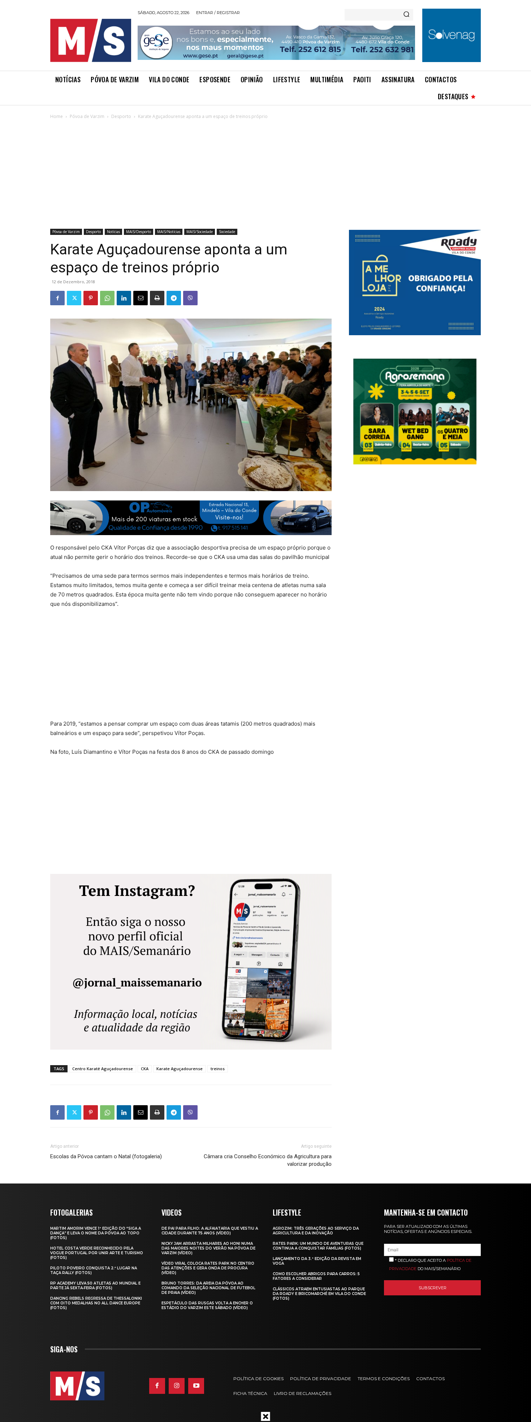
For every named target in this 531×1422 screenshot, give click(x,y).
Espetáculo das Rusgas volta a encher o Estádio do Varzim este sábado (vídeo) (207, 1305)
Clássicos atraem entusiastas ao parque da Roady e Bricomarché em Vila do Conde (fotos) (319, 1294)
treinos (218, 1068)
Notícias (113, 231)
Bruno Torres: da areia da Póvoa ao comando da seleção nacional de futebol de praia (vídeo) (208, 1288)
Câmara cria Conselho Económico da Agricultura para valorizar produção (267, 1160)
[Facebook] (57, 298)
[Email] (140, 298)
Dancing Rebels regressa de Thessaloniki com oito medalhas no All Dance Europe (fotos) (96, 1303)
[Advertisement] (265, 174)
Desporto (121, 116)
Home (56, 116)
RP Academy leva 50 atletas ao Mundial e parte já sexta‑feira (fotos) (95, 1285)
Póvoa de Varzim (87, 116)
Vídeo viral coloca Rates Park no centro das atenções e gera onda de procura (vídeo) (207, 1268)
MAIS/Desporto (138, 231)
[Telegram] (174, 298)
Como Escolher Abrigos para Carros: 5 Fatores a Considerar (316, 1276)
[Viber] (190, 298)
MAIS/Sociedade (199, 231)
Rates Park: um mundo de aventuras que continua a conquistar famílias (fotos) (318, 1246)
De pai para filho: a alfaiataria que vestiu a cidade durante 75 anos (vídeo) (209, 1230)
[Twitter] (74, 298)
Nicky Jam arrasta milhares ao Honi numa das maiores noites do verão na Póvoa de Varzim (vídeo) (208, 1248)
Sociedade (227, 231)
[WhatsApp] (107, 298)
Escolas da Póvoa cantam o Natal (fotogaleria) (106, 1156)
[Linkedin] (124, 298)
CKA (144, 1068)
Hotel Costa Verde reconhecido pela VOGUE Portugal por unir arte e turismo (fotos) (96, 1253)
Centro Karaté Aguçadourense (102, 1068)
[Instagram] (177, 1386)
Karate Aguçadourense (179, 1068)
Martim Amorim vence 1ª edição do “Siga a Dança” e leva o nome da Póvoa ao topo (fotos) (95, 1233)
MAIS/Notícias (168, 231)
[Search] (406, 15)
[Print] (157, 298)
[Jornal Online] (90, 40)
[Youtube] (196, 1386)
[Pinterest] (90, 298)
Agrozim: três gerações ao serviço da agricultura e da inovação (316, 1230)
